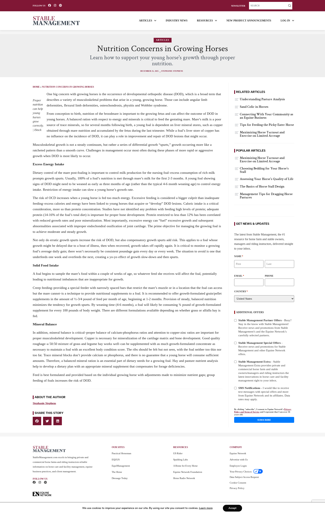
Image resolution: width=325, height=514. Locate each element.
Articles (145, 20)
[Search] (289, 5)
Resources (205, 20)
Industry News (177, 20)
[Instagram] (55, 5)
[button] (37, 421)
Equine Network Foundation (187, 472)
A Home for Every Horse (185, 465)
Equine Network (238, 453)
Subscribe (264, 419)
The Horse (117, 472)
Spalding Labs (180, 459)
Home (36, 87)
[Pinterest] (60, 5)
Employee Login (238, 465)
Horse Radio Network (184, 478)
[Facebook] (49, 5)
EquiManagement (121, 465)
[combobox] (268, 5)
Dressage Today (120, 478)
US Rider (177, 453)
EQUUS (116, 459)
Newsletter (238, 6)
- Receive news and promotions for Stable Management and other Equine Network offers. (262, 348)
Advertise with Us (239, 459)
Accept (232, 508)
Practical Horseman (121, 453)
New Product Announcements (248, 20)
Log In (285, 20)
